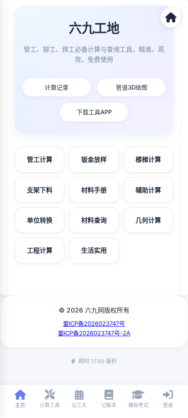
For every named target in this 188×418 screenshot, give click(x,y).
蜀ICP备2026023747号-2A (94, 333)
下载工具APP (94, 112)
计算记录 (56, 87)
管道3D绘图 (131, 87)
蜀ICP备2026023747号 (94, 323)
